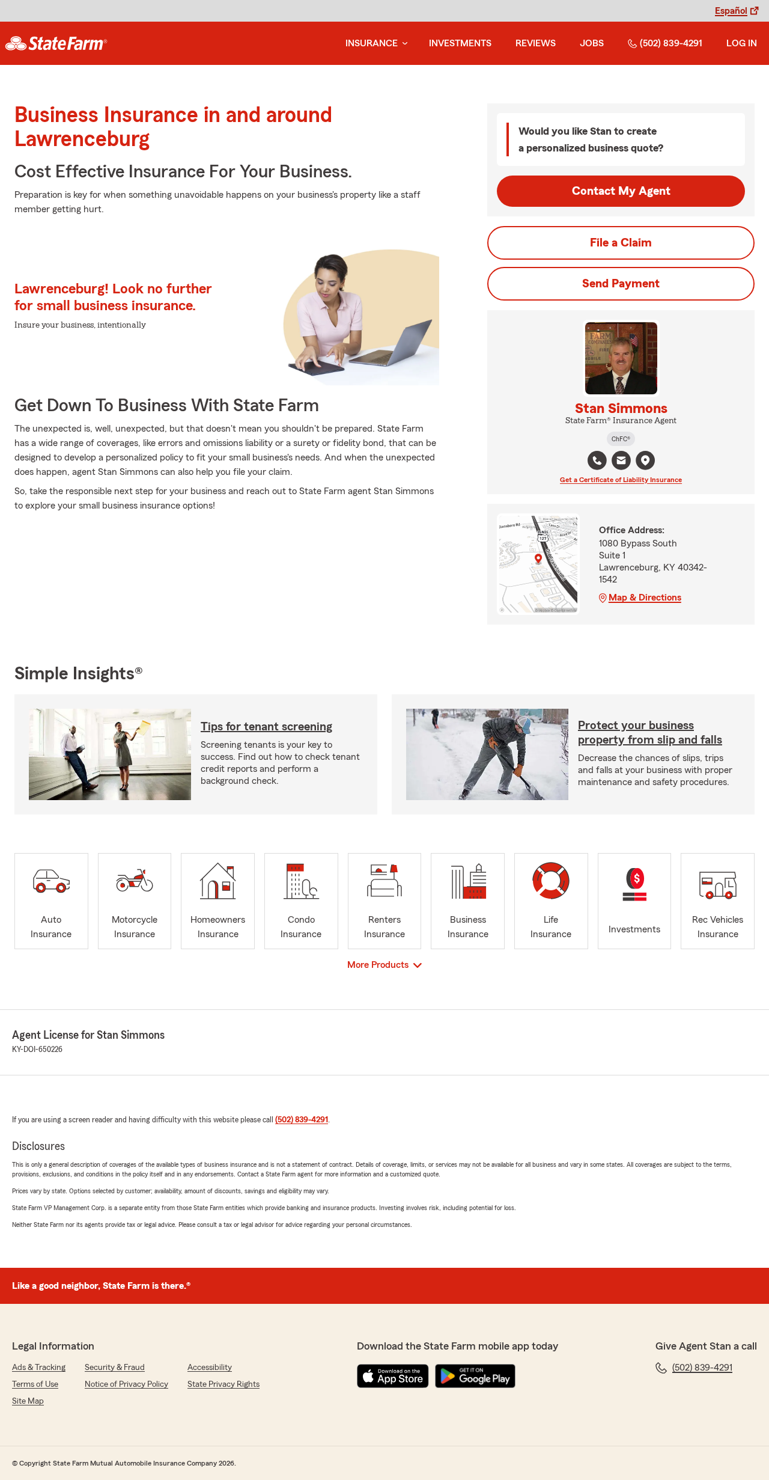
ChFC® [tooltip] (621, 438)
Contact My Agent (621, 191)
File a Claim (621, 243)
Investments (460, 43)
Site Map (28, 1401)
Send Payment (621, 284)
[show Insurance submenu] (402, 43)
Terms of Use (35, 1384)
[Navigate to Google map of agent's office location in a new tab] (645, 460)
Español (731, 11)
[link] (56, 43)
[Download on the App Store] (393, 1376)
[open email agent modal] (621, 462)
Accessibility (209, 1367)
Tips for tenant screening (266, 727)
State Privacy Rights (223, 1384)
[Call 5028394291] (597, 460)
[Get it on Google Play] (475, 1376)
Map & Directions (645, 597)
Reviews (535, 43)
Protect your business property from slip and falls (650, 733)
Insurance (371, 43)
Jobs (592, 43)
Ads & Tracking (38, 1367)
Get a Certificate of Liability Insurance (621, 479)
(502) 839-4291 (671, 43)
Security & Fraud (115, 1367)
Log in (741, 43)
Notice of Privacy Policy (126, 1384)
